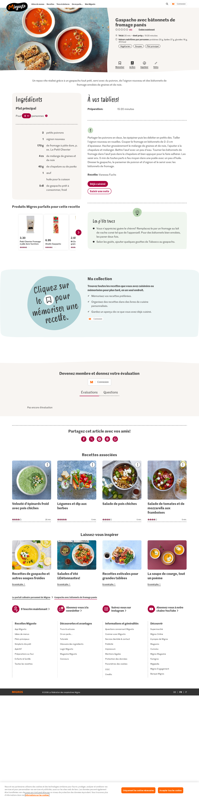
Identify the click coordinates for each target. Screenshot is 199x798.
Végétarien (125, 46)
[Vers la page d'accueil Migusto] (17, 4)
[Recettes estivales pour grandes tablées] (121, 563)
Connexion (181, 4)
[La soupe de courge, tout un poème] (167, 563)
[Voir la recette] (31, 491)
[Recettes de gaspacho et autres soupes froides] (31, 563)
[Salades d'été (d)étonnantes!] (76, 563)
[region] (99, 790)
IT (186, 692)
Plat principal (153, 46)
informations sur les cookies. (37, 795)
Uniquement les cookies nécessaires (138, 790)
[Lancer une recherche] (167, 4)
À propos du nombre (46, 116)
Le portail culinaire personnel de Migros (31, 597)
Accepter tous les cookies (171, 790)
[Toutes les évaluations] (121, 29)
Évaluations (89, 392)
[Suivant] (78, 232)
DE (174, 692)
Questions (110, 392)
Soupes (138, 46)
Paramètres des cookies (116, 664)
